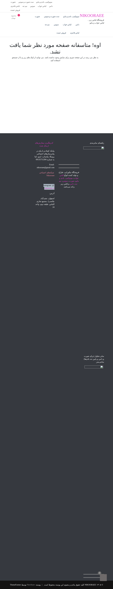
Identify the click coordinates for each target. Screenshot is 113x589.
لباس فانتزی (15, 6)
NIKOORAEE (92, 15)
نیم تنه (24, 6)
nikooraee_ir (49, 188)
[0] (103, 577)
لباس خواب (42, 6)
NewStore (31, 585)
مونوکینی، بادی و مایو (44, 2)
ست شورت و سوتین (26, 2)
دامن (51, 6)
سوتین (32, 6)
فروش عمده (15, 10)
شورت (13, 2)
